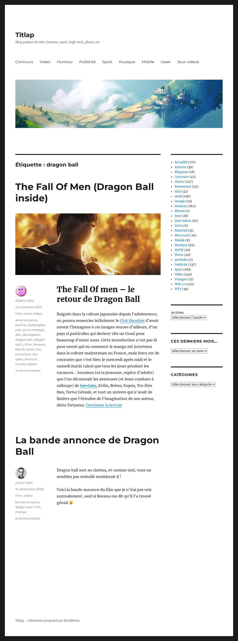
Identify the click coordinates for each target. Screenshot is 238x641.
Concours (24, 62)
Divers (179, 182)
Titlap (24, 35)
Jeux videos (188, 62)
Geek (166, 62)
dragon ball (24, 339)
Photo (179, 255)
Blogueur (181, 172)
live (38, 349)
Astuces (180, 167)
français (39, 344)
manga (20, 512)
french (20, 349)
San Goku (88, 385)
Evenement (183, 187)
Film (18, 313)
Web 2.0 (180, 284)
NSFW (179, 250)
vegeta (31, 364)
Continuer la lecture (104, 405)
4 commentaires (27, 370)
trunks (20, 364)
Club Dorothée (132, 320)
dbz (18, 335)
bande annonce (27, 502)
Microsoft (182, 235)
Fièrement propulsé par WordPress (54, 621)
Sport (107, 62)
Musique (127, 62)
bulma (20, 325)
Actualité (181, 162)
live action (23, 354)
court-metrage (33, 330)
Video (45, 62)
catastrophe (36, 325)
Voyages (181, 279)
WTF (178, 289)
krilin (30, 349)
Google (180, 201)
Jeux (178, 216)
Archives (177, 313)
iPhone (180, 211)
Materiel (181, 230)
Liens (179, 226)
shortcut (31, 359)
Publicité (87, 62)
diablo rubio (24, 300)
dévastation (31, 335)
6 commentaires (27, 518)
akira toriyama (26, 320)
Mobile (148, 62)
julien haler (24, 482)
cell (18, 330)
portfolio (181, 260)
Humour (65, 62)
